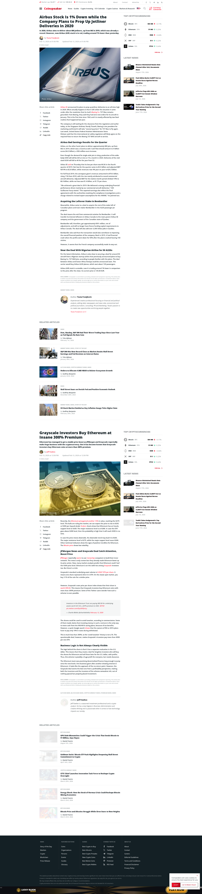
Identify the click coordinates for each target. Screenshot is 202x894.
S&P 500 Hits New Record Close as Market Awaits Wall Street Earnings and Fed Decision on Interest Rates (86, 352)
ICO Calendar (100, 8)
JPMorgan (64, 558)
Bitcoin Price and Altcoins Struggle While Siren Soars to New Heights (90, 811)
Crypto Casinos (112, 8)
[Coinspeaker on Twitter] (150, 2)
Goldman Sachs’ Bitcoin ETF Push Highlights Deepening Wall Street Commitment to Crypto (89, 755)
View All (157, 52)
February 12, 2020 (96, 613)
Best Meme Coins (88, 861)
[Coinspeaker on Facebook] (146, 2)
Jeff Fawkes (51, 452)
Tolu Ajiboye (67, 338)
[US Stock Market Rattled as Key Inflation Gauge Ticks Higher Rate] (48, 410)
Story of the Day (81, 348)
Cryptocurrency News (79, 367)
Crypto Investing (87, 8)
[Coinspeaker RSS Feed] (162, 2)
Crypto (42, 854)
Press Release (45, 861)
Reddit (45, 128)
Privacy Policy (129, 868)
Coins (63, 846)
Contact (125, 2)
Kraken (83, 526)
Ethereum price (77, 521)
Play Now (176, 890)
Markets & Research (127, 8)
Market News (65, 290)
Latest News (131, 57)
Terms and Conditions (132, 861)
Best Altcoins (87, 850)
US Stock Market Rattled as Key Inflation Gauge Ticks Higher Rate (88, 408)
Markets (43, 850)
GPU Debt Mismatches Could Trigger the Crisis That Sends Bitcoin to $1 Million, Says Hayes (89, 736)
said (69, 164)
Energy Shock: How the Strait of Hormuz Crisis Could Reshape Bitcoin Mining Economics (90, 793)
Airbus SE (63, 107)
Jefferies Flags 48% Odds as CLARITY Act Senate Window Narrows (146, 93)
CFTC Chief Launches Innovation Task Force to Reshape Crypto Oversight (87, 774)
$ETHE (102, 606)
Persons (64, 854)
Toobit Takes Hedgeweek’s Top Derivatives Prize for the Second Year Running (148, 107)
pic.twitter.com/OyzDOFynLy (76, 608)
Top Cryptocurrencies (137, 16)
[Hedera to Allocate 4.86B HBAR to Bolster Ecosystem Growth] (48, 372)
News (70, 8)
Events (63, 857)
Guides (76, 8)
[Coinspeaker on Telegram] (154, 2)
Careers (127, 854)
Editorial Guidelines (131, 857)
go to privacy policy (189, 885)
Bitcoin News (65, 732)
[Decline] (197, 875)
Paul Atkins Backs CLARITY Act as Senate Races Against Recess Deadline (148, 80)
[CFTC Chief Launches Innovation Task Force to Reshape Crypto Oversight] (48, 775)
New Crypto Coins (88, 857)
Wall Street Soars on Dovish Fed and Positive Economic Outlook (87, 389)
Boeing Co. (96, 112)
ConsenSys (91, 558)
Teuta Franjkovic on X (78, 312)
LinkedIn (46, 131)
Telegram (46, 124)
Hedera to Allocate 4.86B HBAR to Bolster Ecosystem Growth (86, 370)
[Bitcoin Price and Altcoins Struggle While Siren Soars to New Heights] (48, 813)
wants (78, 558)
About (115, 2)
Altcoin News (65, 367)
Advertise (135, 2)
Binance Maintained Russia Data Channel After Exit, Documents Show (148, 67)
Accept (176, 885)
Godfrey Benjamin (69, 374)
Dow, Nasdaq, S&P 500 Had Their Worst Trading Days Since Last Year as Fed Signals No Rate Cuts (89, 333)
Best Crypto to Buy (89, 846)
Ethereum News (106, 693)
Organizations (66, 850)
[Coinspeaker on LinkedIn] (158, 2)
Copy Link (46, 135)
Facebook (46, 113)
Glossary (64, 864)
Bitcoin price (68, 545)
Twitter (45, 116)
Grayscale (107, 565)
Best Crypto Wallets (89, 864)
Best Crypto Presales (89, 854)
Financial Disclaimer (131, 864)
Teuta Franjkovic (53, 38)
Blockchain (44, 857)
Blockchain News (77, 693)
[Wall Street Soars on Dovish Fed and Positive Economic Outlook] (48, 391)
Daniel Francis (68, 741)
